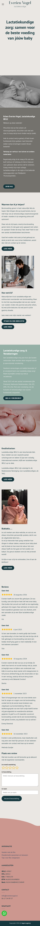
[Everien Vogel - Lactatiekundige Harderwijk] (20, 4)
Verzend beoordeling (11, 798)
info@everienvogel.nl (10, 896)
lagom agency (26, 923)
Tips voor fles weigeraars (11, 858)
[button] (3, 4)
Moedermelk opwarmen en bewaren (15, 855)
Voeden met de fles (8, 852)
